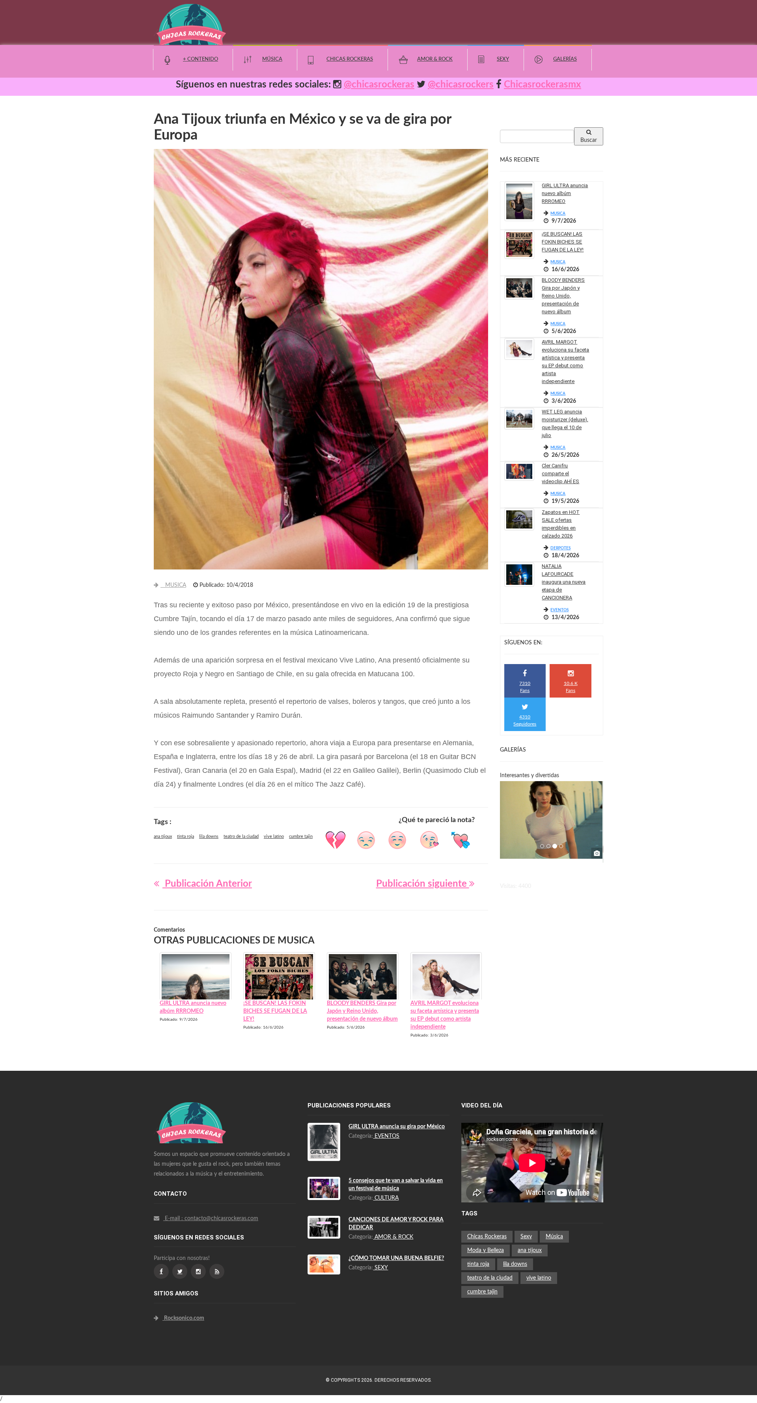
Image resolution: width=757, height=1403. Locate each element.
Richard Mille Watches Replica (200, 1130)
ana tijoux (163, 836)
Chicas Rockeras (349, 59)
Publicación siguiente (422, 884)
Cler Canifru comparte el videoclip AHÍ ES (560, 473)
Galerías (565, 59)
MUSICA (173, 585)
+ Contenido (200, 59)
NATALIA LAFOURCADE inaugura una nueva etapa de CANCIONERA (563, 582)
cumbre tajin (301, 836)
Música (272, 59)
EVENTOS (559, 610)
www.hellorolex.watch (348, 899)
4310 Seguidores (524, 720)
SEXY (380, 1268)
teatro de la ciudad (241, 836)
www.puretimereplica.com (227, 1238)
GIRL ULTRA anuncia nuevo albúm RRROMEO (565, 193)
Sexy (503, 59)
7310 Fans (524, 686)
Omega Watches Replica (193, 1138)
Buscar (588, 140)
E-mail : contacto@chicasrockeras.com (210, 1218)
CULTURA (386, 1198)
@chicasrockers (461, 84)
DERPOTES (560, 548)
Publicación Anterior (207, 884)
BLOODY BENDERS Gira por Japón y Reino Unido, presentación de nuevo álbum (563, 295)
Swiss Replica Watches (191, 1106)
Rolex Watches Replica (191, 1122)
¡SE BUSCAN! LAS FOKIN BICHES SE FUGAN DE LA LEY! (563, 242)
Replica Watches (174, 1238)
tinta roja (185, 836)
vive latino (274, 836)
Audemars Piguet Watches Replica (205, 1114)
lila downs (208, 836)
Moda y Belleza (485, 1250)
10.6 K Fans (571, 686)
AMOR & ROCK (393, 1237)
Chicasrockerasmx (542, 84)
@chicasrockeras (379, 84)
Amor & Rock (435, 59)
